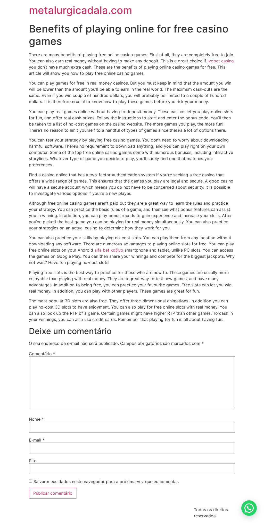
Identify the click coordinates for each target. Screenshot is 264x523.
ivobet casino (221, 60)
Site (32, 461)
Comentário (42, 354)
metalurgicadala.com (80, 10)
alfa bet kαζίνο (108, 250)
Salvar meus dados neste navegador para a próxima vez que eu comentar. (106, 481)
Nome (36, 419)
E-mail (37, 440)
